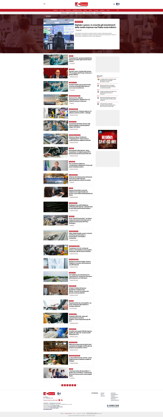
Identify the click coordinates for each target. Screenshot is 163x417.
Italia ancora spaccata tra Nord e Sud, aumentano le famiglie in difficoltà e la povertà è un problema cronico (80, 346)
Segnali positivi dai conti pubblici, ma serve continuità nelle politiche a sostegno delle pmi (80, 304)
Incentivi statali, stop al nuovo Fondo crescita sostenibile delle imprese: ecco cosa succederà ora (80, 86)
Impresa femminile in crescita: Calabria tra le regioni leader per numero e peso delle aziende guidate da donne (81, 192)
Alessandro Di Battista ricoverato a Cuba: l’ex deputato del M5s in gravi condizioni (108, 99)
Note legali (83, 413)
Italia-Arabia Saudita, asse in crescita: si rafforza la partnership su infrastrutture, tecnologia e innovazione (80, 235)
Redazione (62, 413)
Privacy (74, 413)
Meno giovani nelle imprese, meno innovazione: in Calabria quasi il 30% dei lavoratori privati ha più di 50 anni (80, 151)
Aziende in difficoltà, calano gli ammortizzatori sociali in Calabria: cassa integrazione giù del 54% (79, 318)
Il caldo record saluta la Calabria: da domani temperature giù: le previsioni (108, 93)
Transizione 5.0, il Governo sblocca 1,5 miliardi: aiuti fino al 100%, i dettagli (80, 112)
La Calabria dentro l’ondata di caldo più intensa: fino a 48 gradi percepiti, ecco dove (108, 80)
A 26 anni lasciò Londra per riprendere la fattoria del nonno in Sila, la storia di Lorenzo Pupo (107, 105)
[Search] (117, 10)
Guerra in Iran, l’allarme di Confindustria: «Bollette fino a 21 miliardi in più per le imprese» (79, 99)
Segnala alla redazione (68, 413)
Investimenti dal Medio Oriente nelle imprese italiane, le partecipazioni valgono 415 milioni (79, 125)
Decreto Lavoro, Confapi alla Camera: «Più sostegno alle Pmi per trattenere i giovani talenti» (80, 72)
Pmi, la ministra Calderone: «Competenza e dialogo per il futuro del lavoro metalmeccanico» (80, 165)
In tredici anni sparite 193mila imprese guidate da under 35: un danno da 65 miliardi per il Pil (80, 332)
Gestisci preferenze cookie (91, 413)
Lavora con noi (99, 413)
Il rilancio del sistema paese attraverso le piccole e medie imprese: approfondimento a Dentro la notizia (80, 178)
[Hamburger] (44, 4)
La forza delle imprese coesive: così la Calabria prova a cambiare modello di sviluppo (80, 359)
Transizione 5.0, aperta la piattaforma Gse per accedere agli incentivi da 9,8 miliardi (80, 59)
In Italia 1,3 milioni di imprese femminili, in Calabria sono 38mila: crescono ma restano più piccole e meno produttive (79, 290)
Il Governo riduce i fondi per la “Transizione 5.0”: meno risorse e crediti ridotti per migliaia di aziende (80, 138)
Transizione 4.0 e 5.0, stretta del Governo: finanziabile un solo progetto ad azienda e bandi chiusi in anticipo (80, 249)
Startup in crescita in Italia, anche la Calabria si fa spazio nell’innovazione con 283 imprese (80, 263)
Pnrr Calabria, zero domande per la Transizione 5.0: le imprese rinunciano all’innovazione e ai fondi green (80, 276)
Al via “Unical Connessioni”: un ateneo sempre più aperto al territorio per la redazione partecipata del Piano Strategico (80, 221)
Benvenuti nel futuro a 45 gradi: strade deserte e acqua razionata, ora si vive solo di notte (108, 86)
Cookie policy (78, 413)
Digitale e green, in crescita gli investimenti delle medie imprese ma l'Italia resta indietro (95, 26)
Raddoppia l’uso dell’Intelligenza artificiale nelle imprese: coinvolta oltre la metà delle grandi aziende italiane (81, 206)
